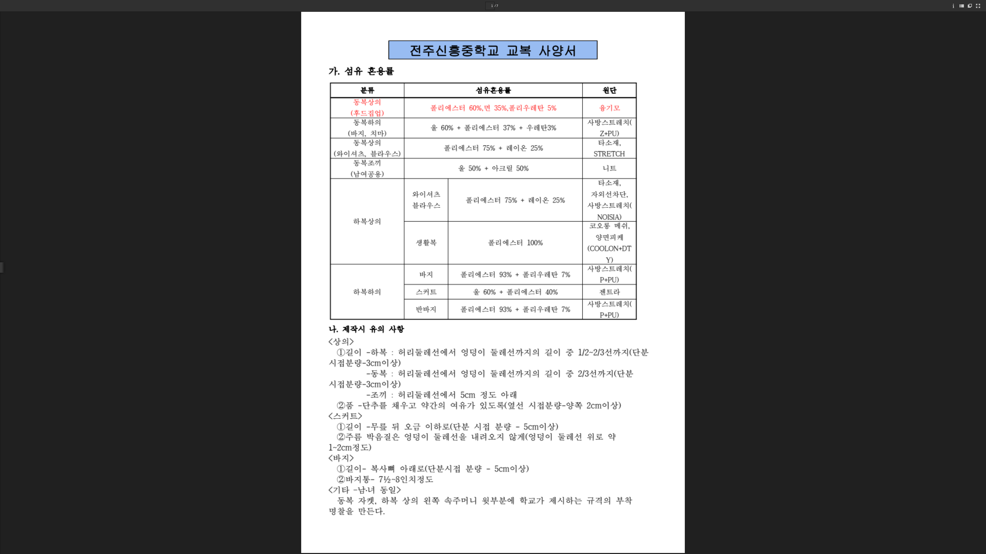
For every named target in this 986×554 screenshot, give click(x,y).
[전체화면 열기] (978, 6)
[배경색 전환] (970, 6)
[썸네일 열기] (961, 6)
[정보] (953, 6)
